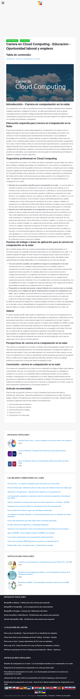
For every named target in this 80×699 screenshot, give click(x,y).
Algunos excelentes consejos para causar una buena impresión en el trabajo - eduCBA (38, 502)
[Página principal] (40, 3)
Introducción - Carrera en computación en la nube (23, 59)
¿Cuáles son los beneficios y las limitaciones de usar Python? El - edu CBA (45, 562)
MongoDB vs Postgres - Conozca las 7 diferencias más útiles (25, 611)
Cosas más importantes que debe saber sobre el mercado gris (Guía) (32, 520)
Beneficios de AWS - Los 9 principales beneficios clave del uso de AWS (43, 582)
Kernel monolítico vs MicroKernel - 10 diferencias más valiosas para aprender (31, 615)
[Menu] (3, 3)
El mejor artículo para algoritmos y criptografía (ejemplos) (28, 525)
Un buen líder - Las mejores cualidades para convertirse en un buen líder (33, 483)
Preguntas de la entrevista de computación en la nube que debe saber (29, 668)
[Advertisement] (40, 21)
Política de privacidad (63, 695)
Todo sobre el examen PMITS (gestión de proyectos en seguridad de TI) (33, 541)
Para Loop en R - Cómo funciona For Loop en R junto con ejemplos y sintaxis (31, 645)
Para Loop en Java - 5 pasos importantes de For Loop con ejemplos (28, 641)
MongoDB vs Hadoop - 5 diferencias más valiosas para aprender (27, 602)
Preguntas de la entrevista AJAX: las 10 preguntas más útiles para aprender (34, 506)
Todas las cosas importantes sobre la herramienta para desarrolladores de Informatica (38, 529)
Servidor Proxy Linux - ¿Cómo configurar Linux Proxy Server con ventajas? (45, 440)
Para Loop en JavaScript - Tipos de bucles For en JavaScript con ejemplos (30, 633)
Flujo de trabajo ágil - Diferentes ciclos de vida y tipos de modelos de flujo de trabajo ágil (39, 488)
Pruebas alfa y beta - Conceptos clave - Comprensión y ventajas (30, 545)
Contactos (51, 695)
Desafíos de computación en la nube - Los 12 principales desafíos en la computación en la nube (38, 663)
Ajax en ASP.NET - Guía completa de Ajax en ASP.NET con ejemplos (31, 533)
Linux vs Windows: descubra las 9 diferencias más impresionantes (42, 451)
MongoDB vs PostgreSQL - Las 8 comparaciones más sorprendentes (28, 607)
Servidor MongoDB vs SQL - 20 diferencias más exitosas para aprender (29, 619)
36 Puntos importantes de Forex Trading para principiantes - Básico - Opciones (32, 649)
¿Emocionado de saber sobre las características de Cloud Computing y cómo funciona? (35, 678)
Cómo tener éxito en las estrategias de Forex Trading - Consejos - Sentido (30, 637)
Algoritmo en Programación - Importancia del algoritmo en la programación (34, 492)
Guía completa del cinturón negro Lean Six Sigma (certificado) (30, 510)
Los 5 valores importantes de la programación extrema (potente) (30, 537)
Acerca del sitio (42, 695)
